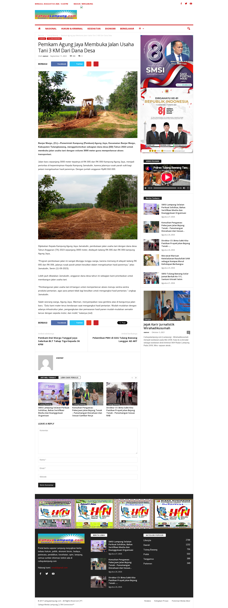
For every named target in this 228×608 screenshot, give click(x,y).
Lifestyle (147, 319)
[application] (167, 177)
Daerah (42, 39)
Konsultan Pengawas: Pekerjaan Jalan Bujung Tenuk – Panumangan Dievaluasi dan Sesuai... (172, 226)
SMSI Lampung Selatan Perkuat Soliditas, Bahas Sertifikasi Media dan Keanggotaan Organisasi (53, 411)
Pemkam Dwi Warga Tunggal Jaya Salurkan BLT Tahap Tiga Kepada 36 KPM (59, 341)
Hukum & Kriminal (72, 28)
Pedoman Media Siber (181, 601)
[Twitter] (186, 4)
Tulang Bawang (52, 35)
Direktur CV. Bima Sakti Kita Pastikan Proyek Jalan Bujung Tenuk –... (175, 243)
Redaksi (147, 601)
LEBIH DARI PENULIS (69, 377)
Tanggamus (148, 559)
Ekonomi (110, 28)
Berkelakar (127, 28)
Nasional (51, 28)
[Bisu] (184, 188)
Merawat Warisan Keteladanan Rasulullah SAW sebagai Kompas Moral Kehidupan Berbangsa (175, 259)
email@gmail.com (59, 567)
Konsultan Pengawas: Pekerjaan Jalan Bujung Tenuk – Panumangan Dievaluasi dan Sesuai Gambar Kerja (87, 411)
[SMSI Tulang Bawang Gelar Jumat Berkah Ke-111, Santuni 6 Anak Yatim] (151, 278)
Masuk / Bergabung (83, 4)
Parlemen (147, 563)
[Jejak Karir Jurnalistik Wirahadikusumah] (167, 306)
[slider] (165, 188)
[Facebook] (181, 4)
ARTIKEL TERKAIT (48, 377)
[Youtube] (191, 4)
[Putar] (145, 188)
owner (45, 56)
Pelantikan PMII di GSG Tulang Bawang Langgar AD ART (115, 339)
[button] (188, 28)
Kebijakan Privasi (161, 601)
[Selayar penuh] (188, 188)
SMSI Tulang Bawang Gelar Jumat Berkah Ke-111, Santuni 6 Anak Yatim (175, 276)
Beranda (41, 35)
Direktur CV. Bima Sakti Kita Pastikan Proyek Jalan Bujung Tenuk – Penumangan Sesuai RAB (120, 411)
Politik (146, 554)
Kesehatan (94, 28)
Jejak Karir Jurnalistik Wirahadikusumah (159, 326)
